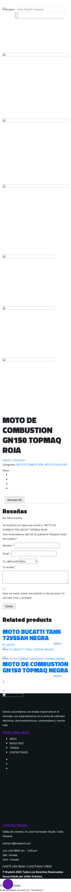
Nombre (8, 545)
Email (7, 553)
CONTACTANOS (18, 752)
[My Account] (1, 686)
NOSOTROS (16, 743)
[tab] (14, 500)
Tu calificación (11, 561)
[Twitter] (10, 764)
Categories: (9, 464)
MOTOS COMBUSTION (29, 464)
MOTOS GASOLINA (55, 464)
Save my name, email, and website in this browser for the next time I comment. (34, 595)
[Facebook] (10, 759)
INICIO (13, 739)
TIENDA (14, 748)
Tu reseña (9, 567)
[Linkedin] (10, 768)
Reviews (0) (14, 500)
